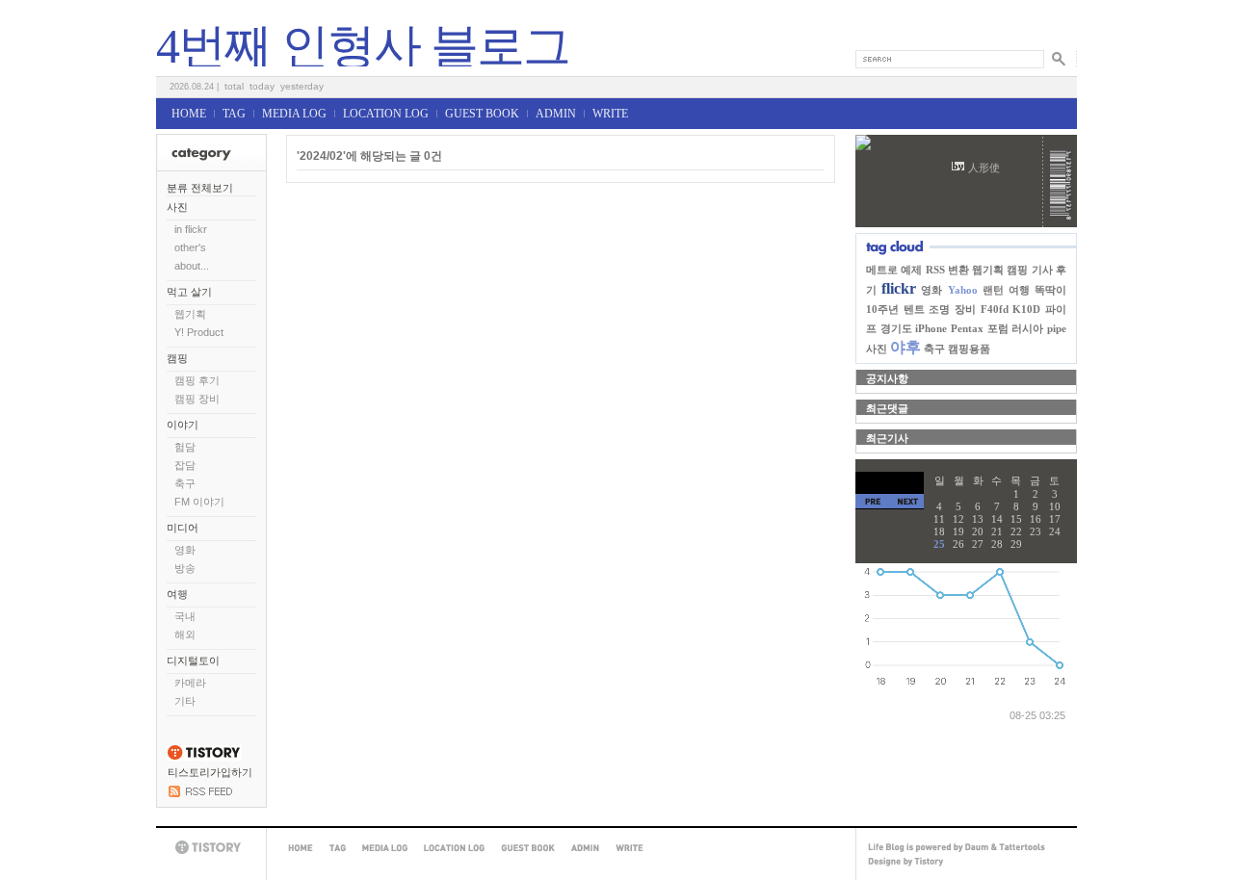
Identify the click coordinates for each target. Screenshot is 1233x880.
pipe (1056, 328)
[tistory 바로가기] (204, 757)
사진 (177, 207)
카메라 (190, 682)
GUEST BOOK (482, 113)
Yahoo (963, 290)
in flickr (190, 229)
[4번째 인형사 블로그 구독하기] (200, 793)
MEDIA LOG (294, 113)
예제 (911, 269)
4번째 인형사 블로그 (362, 46)
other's (190, 247)
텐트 (914, 309)
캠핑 (177, 358)
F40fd (995, 309)
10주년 (882, 309)
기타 (185, 701)
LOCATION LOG (386, 113)
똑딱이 (1050, 290)
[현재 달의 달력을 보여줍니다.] (889, 483)
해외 (185, 634)
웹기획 (190, 314)
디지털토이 (193, 660)
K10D (1026, 309)
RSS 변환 (947, 269)
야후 (905, 347)
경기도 (896, 328)
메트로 (882, 269)
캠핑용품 (969, 348)
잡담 (185, 465)
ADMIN (556, 113)
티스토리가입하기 (210, 772)
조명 (939, 309)
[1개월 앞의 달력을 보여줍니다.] (872, 501)
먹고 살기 (189, 292)
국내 (185, 616)
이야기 (182, 424)
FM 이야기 (199, 501)
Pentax (967, 328)
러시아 (1027, 328)
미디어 (182, 527)
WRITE (610, 113)
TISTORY (211, 848)
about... (191, 266)
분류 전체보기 (200, 188)
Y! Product (198, 332)
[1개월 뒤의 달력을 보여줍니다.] (907, 501)
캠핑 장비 (197, 398)
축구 (185, 483)
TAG (234, 113)
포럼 (998, 328)
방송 (185, 568)
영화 (185, 550)
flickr (898, 288)
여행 (177, 594)
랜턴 (993, 290)
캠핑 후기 (197, 380)
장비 (965, 309)
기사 (1042, 269)
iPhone (931, 328)
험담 (185, 447)
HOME (188, 113)
